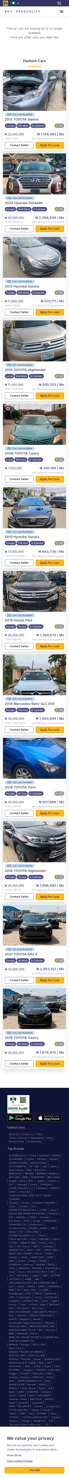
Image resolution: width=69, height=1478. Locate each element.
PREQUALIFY (28, 11)
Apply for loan (49, 145)
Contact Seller (19, 145)
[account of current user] (61, 11)
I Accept (34, 1470)
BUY (9, 11)
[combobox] (16, 3)
